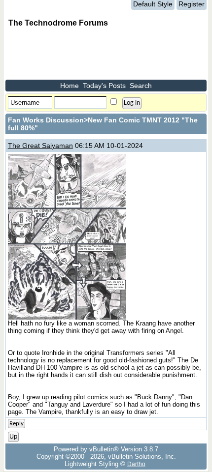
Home (69, 85)
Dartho (136, 464)
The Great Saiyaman (40, 145)
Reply (16, 423)
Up (13, 437)
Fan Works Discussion (46, 120)
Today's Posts (104, 85)
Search (141, 85)
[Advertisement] (84, 55)
